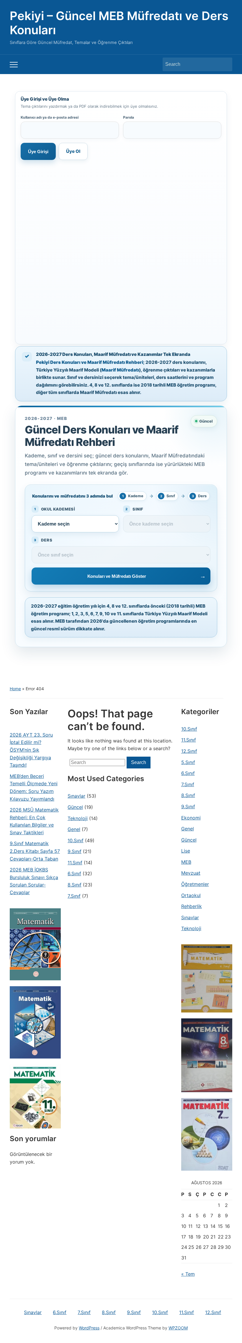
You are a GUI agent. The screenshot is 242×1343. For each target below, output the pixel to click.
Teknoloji (78, 818)
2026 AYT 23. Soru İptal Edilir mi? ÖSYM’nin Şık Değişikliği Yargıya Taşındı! (31, 750)
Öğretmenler (195, 884)
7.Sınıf (74, 896)
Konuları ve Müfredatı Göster (116, 576)
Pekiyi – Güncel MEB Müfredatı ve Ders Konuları (119, 23)
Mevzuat (190, 873)
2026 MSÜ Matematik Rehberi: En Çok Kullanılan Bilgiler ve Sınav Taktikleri (34, 821)
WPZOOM (178, 1327)
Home (15, 688)
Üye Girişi (38, 151)
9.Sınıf (74, 851)
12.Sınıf (189, 751)
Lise (185, 851)
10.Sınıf (76, 840)
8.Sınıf (74, 885)
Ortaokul (191, 895)
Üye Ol (73, 151)
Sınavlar (76, 796)
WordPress (89, 1327)
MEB (186, 862)
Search (224, 64)
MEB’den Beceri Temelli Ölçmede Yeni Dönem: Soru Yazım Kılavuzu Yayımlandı (34, 787)
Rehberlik (191, 906)
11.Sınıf (75, 863)
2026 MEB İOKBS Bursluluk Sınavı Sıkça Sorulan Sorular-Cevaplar (34, 881)
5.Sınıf (188, 762)
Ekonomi (191, 818)
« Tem (188, 1274)
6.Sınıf (74, 873)
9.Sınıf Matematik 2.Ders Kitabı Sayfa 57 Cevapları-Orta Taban (35, 850)
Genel (74, 829)
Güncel (75, 807)
